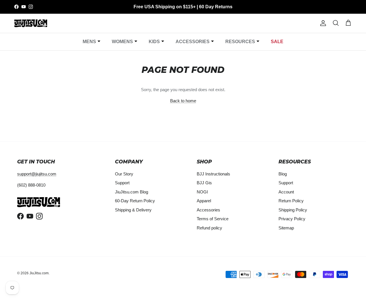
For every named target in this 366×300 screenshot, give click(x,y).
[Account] (322, 23)
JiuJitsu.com (39, 273)
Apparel (204, 200)
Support (122, 182)
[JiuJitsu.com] (30, 23)
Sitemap (286, 227)
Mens (89, 41)
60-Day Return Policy (135, 200)
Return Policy (291, 200)
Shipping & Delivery (133, 209)
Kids (154, 41)
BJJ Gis (204, 182)
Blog (283, 173)
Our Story (124, 173)
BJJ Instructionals (213, 173)
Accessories (193, 41)
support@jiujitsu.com (36, 173)
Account (286, 191)
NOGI (202, 191)
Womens (122, 41)
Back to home (183, 100)
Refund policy (209, 227)
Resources (240, 41)
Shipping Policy (293, 209)
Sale (277, 41)
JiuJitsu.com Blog (131, 191)
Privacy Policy (292, 218)
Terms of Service (212, 218)
